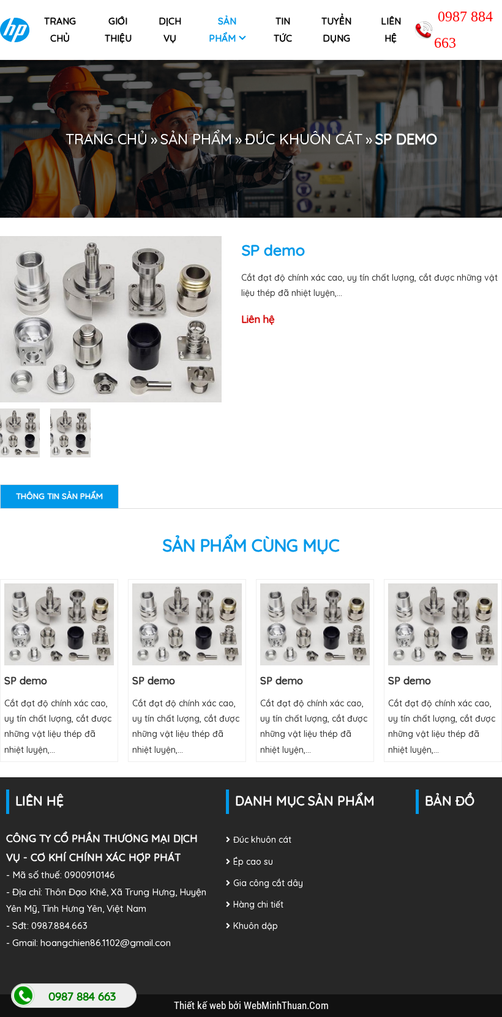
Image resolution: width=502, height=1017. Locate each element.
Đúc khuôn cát (303, 139)
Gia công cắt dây (268, 883)
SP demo (25, 680)
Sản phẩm (223, 29)
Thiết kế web (201, 1005)
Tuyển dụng (336, 29)
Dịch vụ (170, 29)
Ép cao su (253, 861)
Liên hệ (391, 29)
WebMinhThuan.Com (286, 1005)
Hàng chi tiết (258, 904)
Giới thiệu (118, 29)
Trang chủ (60, 29)
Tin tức (283, 29)
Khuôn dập (255, 925)
